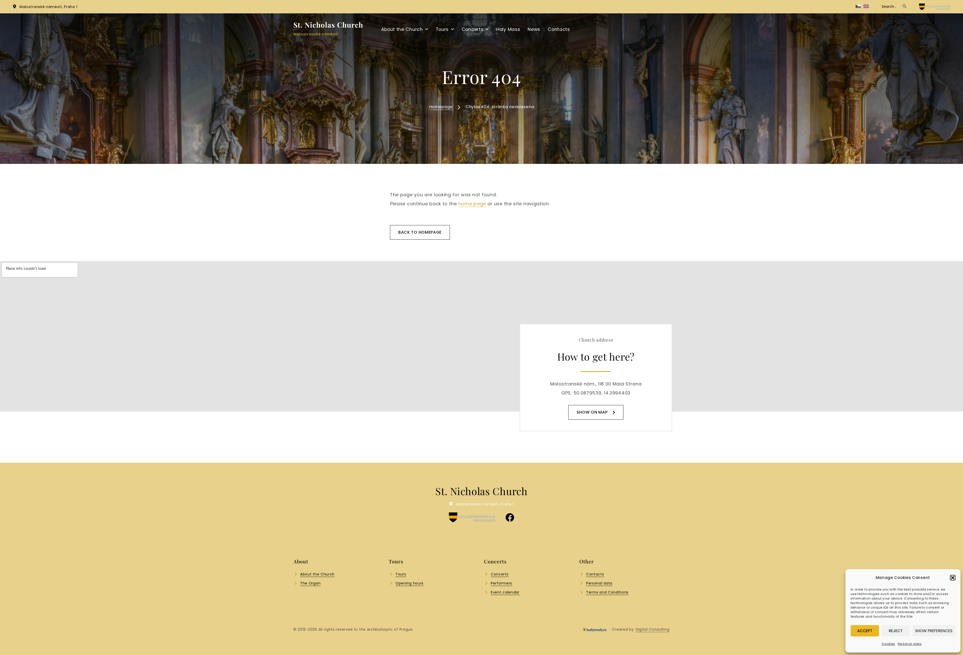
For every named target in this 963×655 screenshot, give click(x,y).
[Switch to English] (866, 6)
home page (472, 204)
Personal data (910, 644)
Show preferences (933, 630)
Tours (442, 29)
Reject (896, 630)
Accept (864, 630)
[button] (952, 577)
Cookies (888, 644)
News (534, 29)
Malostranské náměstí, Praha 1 (48, 6)
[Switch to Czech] (858, 6)
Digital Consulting (653, 629)
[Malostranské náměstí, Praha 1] (15, 7)
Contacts (559, 29)
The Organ (310, 583)
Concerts (473, 29)
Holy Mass (508, 29)
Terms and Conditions (607, 592)
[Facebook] (509, 517)
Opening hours (409, 583)
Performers (501, 583)
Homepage (441, 107)
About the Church (402, 29)
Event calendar (505, 592)
